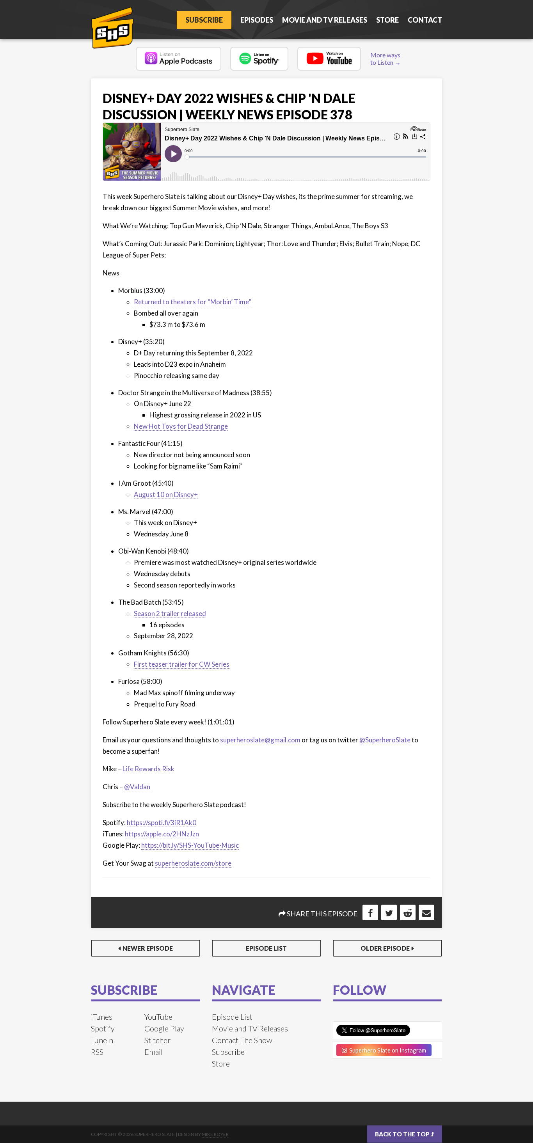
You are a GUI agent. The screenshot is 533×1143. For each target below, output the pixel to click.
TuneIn (102, 1040)
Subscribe (204, 20)
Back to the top (403, 1134)
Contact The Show (242, 1040)
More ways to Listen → (385, 58)
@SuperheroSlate (384, 740)
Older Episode (385, 948)
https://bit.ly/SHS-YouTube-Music (190, 845)
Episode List (266, 948)
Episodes (256, 20)
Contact (425, 20)
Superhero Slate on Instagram (386, 1050)
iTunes (101, 1016)
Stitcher (157, 1040)
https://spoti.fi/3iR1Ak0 (161, 822)
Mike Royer (215, 1134)
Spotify (103, 1028)
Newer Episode (148, 948)
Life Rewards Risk (148, 769)
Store (387, 20)
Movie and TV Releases (324, 20)
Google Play (164, 1028)
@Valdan (137, 787)
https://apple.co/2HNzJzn (162, 834)
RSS (97, 1051)
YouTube (158, 1016)
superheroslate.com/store (193, 863)
